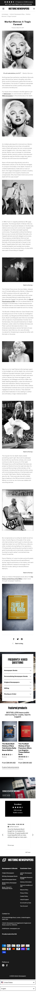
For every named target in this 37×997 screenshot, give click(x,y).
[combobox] (17, 982)
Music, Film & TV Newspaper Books (7, 888)
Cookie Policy (24, 896)
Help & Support (24, 899)
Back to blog (19, 643)
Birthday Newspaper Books (9, 876)
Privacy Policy (24, 893)
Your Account (24, 906)
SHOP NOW (6, 795)
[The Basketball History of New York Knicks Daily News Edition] (9, 731)
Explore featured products (10, 767)
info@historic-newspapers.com (11, 928)
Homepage (5, 14)
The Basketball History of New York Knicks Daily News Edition (9, 747)
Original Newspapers (8, 873)
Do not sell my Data (25, 902)
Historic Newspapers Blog (17, 14)
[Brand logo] (17, 860)
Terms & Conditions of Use (26, 886)
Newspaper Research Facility (26, 878)
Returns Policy (24, 889)
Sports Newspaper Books (9, 879)
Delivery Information (26, 882)
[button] (3, 8)
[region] (17, 835)
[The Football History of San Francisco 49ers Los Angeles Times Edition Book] (26, 731)
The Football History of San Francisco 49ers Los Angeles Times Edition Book (25, 749)
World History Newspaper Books (9, 883)
